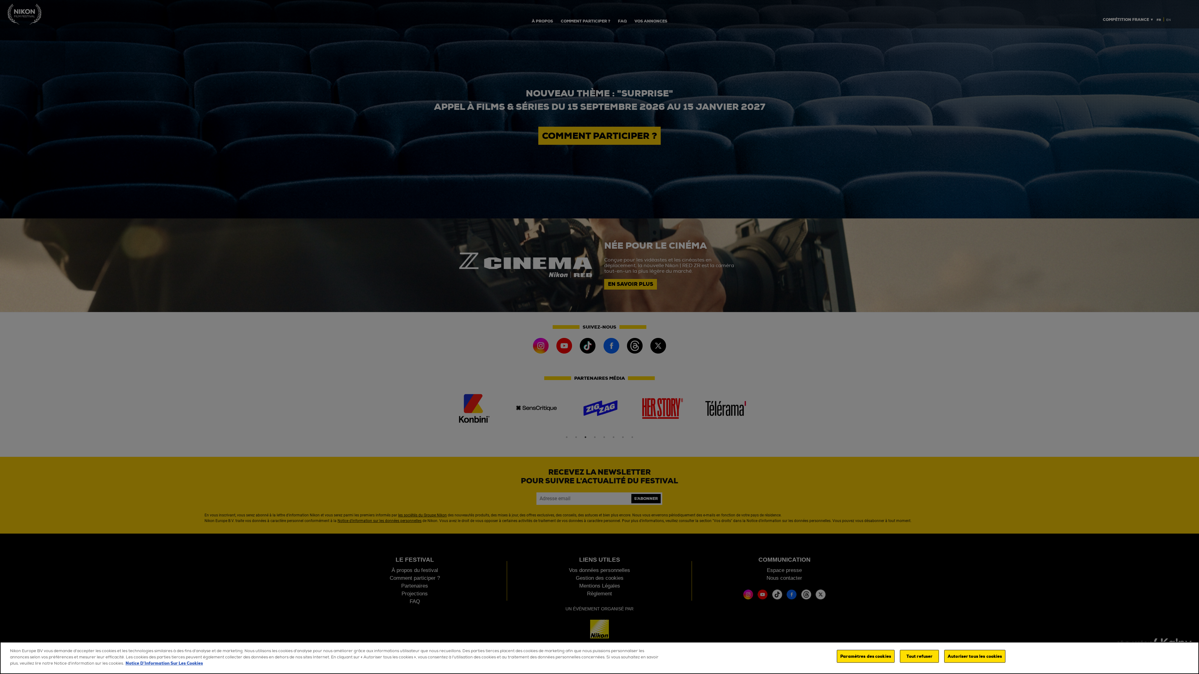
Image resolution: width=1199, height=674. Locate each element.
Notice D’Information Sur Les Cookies (164, 663)
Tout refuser (919, 656)
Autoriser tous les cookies (975, 656)
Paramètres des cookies (865, 656)
